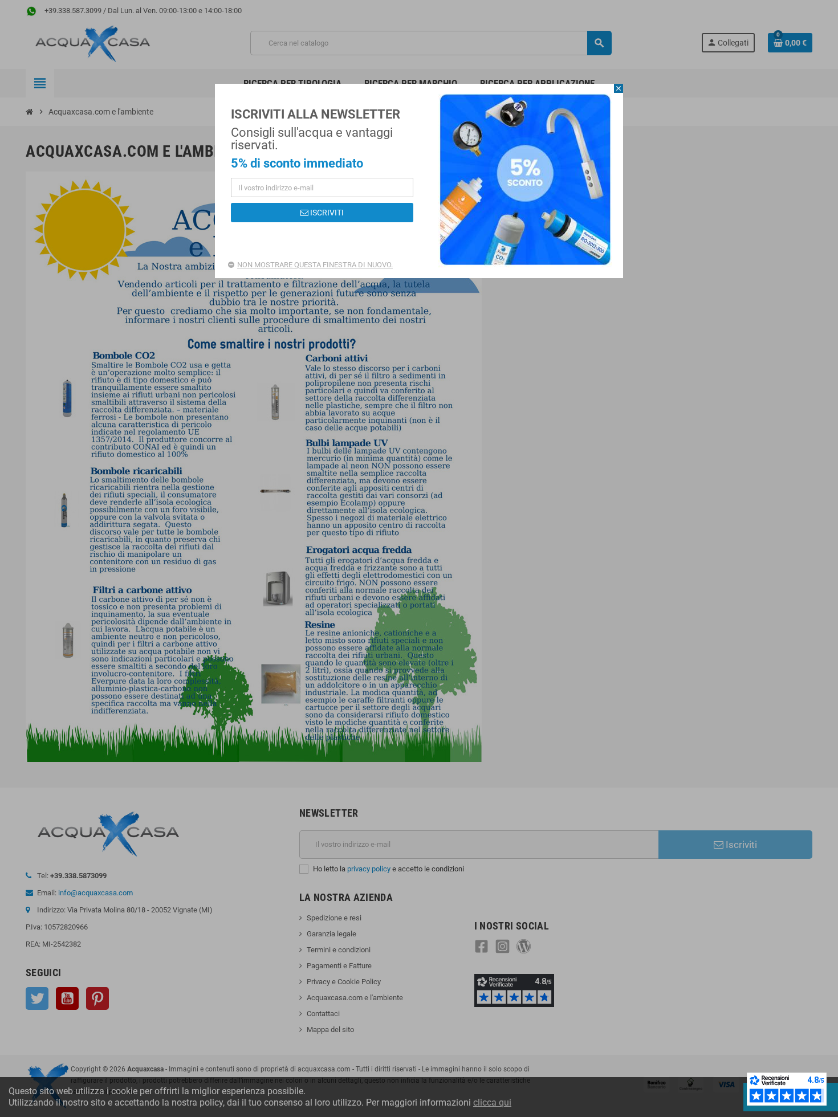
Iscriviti (326, 212)
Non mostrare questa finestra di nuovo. (315, 264)
